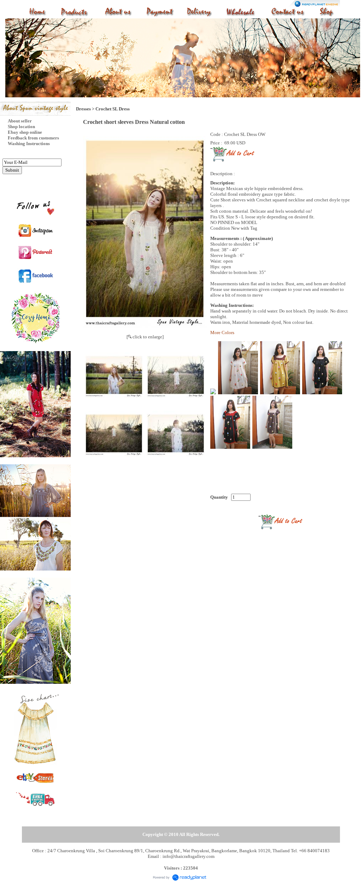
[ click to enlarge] (145, 336)
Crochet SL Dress (112, 108)
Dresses (83, 108)
